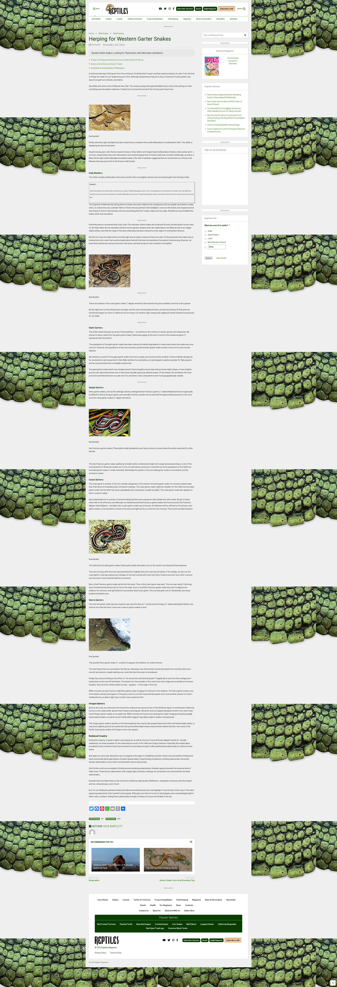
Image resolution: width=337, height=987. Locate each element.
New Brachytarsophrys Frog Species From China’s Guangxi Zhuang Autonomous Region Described (226, 118)
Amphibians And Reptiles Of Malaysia (107, 68)
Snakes (108, 19)
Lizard (210, 238)
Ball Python (191, 924)
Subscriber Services (185, 9)
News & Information (203, 19)
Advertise (233, 19)
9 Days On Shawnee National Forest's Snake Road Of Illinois (117, 60)
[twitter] (165, 8)
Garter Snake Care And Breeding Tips (177, 880)
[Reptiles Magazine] (115, 15)
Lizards (119, 19)
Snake (210, 231)
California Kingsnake (227, 924)
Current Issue (232, 58)
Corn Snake (177, 924)
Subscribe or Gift (226, 9)
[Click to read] (115, 860)
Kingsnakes (94, 880)
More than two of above (217, 242)
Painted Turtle (126, 924)
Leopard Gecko (207, 924)
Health (153, 905)
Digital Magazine (210, 9)
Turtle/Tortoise (213, 235)
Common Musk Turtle (177, 928)
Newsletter (221, 19)
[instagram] (169, 8)
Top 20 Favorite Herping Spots (161, 868)
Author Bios (189, 911)
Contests (189, 905)
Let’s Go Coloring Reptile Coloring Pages (223, 125)
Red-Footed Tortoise (106, 924)
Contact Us (232, 61)
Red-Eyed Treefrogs (155, 928)
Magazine (187, 19)
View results (221, 258)
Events (143, 905)
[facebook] (173, 8)
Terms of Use (115, 953)
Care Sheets (96, 19)
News (178, 905)
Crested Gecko (161, 924)
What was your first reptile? (217, 225)
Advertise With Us (172, 911)
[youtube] (160, 8)
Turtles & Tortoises (135, 19)
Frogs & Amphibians (155, 19)
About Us (157, 911)
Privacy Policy (100, 953)
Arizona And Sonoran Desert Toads (106, 64)
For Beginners (166, 905)
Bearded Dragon (143, 924)
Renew (198, 9)
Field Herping (173, 19)
